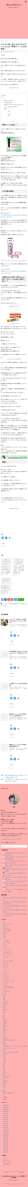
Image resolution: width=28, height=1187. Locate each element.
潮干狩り (5, 1054)
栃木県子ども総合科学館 (8, 1040)
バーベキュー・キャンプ (8, 981)
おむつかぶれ (6, 928)
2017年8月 (5, 1115)
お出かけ (5, 932)
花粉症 (4, 1082)
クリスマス (5, 956)
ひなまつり (5, 946)
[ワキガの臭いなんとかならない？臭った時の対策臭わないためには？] (19, 567)
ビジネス (5, 985)
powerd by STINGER (16, 1184)
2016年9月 (5, 1135)
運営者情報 (21, 1173)
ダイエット (5, 966)
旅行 (4, 1034)
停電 (4, 997)
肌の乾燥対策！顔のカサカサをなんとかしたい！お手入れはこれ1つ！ (18, 653)
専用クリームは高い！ (9, 100)
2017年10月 (6, 1111)
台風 (4, 1007)
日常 (4, 1036)
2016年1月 (5, 1152)
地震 (4, 1011)
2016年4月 (5, 1146)
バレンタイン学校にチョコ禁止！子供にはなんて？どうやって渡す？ (18, 621)
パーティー (5, 983)
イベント (5, 948)
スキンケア (5, 962)
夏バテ (4, 1015)
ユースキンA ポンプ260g (14, 359)
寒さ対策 (5, 1019)
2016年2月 (5, 1150)
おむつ (4, 926)
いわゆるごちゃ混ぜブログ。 (14, 1180)
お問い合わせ (7, 1173)
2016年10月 (6, 1133)
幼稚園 (4, 1023)
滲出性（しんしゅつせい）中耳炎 (11, 1052)
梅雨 (4, 1042)
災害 (4, 1056)
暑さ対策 (5, 1038)
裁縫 (4, 1084)
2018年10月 (6, 1105)
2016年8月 (5, 1137)
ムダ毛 (4, 993)
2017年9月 (5, 1113)
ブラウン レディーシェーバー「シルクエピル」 (14, 260)
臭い (23, 603)
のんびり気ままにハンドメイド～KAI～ (11, 839)
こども (5, 603)
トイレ (4, 969)
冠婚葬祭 (5, 1003)
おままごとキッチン (7, 924)
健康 (4, 999)
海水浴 (4, 1050)
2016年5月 (5, 1144)
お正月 (4, 936)
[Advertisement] (14, 24)
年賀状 (4, 1021)
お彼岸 (4, 934)
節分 (4, 1066)
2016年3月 (5, 1148)
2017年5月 (5, 1121)
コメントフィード (7, 1162)
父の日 (4, 1060)
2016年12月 (6, 1129)
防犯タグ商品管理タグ (8, 1093)
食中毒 (4, 1099)
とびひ (4, 944)
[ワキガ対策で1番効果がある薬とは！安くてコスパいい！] (7, 586)
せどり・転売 (6, 942)
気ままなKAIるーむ (14, 5)
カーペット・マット (7, 954)
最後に (5, 108)
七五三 (4, 995)
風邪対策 (5, 1097)
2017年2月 (5, 1125)
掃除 (4, 1027)
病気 (11, 603)
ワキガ (4, 605)
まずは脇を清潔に (8, 102)
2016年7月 (5, 1139)
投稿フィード (6, 1160)
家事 (4, 1017)
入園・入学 (5, 1001)
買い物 (4, 1086)
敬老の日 (5, 1030)
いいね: (9, 113)
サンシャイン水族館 (7, 960)
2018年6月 (5, 1109)
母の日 (4, 1044)
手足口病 (5, 1025)
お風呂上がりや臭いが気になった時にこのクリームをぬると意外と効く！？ (14, 105)
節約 (4, 1068)
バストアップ (6, 977)
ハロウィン (5, 975)
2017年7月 (5, 1117)
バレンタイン (6, 979)
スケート (5, 964)
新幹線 (4, 1032)
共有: (9, 111)
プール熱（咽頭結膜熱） (8, 987)
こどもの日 (5, 940)
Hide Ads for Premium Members (18, 1171)
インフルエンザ (6, 952)
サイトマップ (14, 1173)
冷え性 (4, 1005)
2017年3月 (5, 1123)
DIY (4, 922)
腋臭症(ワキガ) (17, 603)
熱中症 (4, 1058)
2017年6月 (5, 1119)
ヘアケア (5, 989)
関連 (9, 115)
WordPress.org (6, 1164)
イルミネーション (7, 950)
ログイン (5, 1158)
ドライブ (5, 973)
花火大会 (5, 1080)
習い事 (4, 1072)
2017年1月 (5, 1127)
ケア (8, 603)
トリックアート (6, 971)
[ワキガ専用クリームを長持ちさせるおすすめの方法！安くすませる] (7, 567)
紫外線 (4, 1070)
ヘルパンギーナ (6, 991)
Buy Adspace (6, 1171)
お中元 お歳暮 (6, 930)
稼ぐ (4, 1064)
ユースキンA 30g (14, 323)
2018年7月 (5, 1107)
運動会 (4, 1091)
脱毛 (4, 1074)
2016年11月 (6, 1131)
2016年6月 (5, 1141)
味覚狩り (5, 1009)
